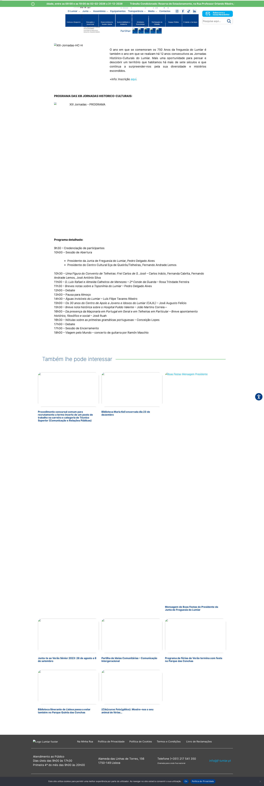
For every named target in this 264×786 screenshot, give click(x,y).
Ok (186, 781)
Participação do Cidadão (157, 23)
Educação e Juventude (90, 23)
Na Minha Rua (85, 741)
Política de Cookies (140, 741)
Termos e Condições (169, 741)
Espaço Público (173, 22)
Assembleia (99, 11)
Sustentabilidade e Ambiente (123, 23)
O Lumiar (72, 11)
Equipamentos (118, 11)
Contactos (164, 11)
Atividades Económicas (140, 23)
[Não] (260, 781)
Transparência (135, 11)
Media (151, 11)
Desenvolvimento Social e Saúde (107, 23)
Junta (85, 11)
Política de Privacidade (111, 741)
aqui (133, 79)
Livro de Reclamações (199, 741)
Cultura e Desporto (74, 22)
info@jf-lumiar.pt (220, 760)
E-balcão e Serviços (190, 22)
